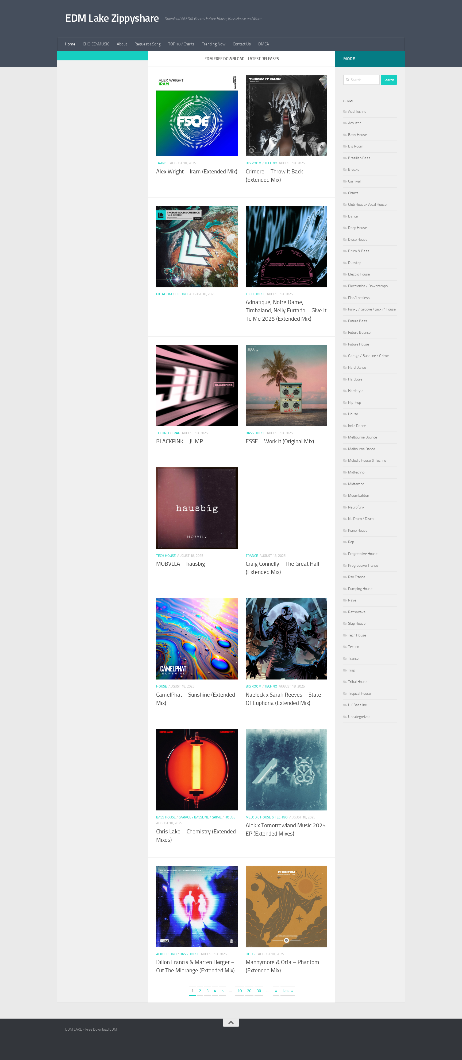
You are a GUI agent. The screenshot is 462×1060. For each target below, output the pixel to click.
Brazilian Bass (359, 158)
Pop (351, 542)
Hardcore (355, 379)
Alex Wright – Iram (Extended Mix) (196, 171)
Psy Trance (356, 577)
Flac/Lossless (359, 298)
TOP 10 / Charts (181, 44)
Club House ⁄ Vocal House (367, 204)
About (122, 44)
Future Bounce (359, 332)
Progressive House (363, 554)
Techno (270, 163)
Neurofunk (356, 507)
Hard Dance (357, 367)
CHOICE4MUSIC (96, 44)
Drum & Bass (358, 251)
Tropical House (359, 693)
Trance (162, 163)
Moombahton (358, 495)
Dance (353, 216)
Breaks (353, 169)
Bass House (255, 433)
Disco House (357, 239)
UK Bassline (357, 705)
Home (70, 44)
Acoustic (354, 123)
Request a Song (147, 44)
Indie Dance (357, 426)
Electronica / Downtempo (368, 286)
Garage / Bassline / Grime (200, 817)
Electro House (359, 274)
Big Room (253, 163)
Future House (358, 344)
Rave (352, 600)
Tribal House (357, 682)
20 (249, 990)
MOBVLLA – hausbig (180, 564)
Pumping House (360, 589)
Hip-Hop (354, 402)
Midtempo (356, 484)
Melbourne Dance (361, 449)
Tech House (255, 294)
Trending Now (213, 44)
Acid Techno (166, 954)
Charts (353, 193)
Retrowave (356, 612)
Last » (288, 990)
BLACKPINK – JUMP (179, 441)
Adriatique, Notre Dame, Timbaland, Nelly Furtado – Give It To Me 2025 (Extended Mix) (286, 310)
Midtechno (356, 472)
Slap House (356, 623)
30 (259, 990)
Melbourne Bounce (362, 437)
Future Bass (357, 321)
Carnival (354, 181)
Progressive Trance (363, 565)
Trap (176, 433)
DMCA (263, 44)
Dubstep (354, 263)
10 (239, 990)
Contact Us (242, 44)
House (161, 686)
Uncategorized (359, 717)
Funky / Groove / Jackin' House (372, 309)
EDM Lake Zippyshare (112, 18)
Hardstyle (355, 391)
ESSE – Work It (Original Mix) (280, 441)
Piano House (357, 530)
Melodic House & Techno (267, 817)
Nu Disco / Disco (361, 519)
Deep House (357, 228)
